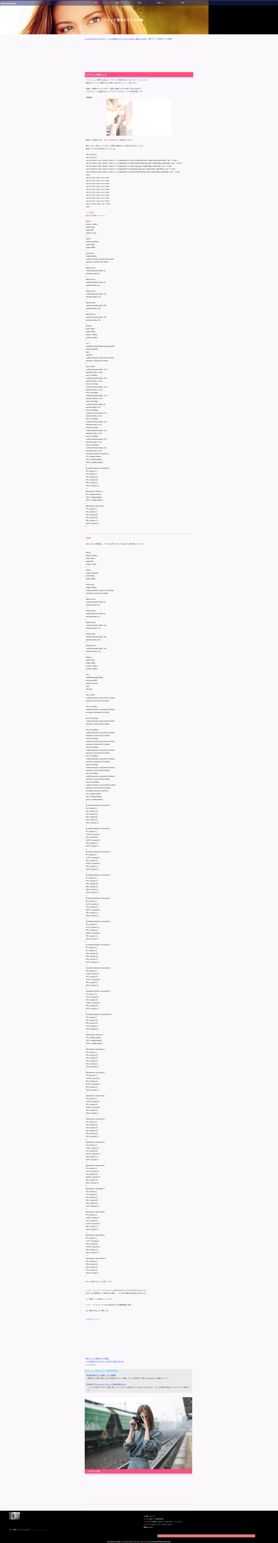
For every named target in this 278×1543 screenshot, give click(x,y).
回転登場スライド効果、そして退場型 (102, 1375)
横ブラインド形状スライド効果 (120, 20)
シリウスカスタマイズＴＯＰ (95, 39)
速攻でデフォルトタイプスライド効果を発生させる (107, 1384)
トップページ (91, 1364)
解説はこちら (148, 1527)
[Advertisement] (139, 57)
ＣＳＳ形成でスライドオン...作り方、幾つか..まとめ (127, 39)
